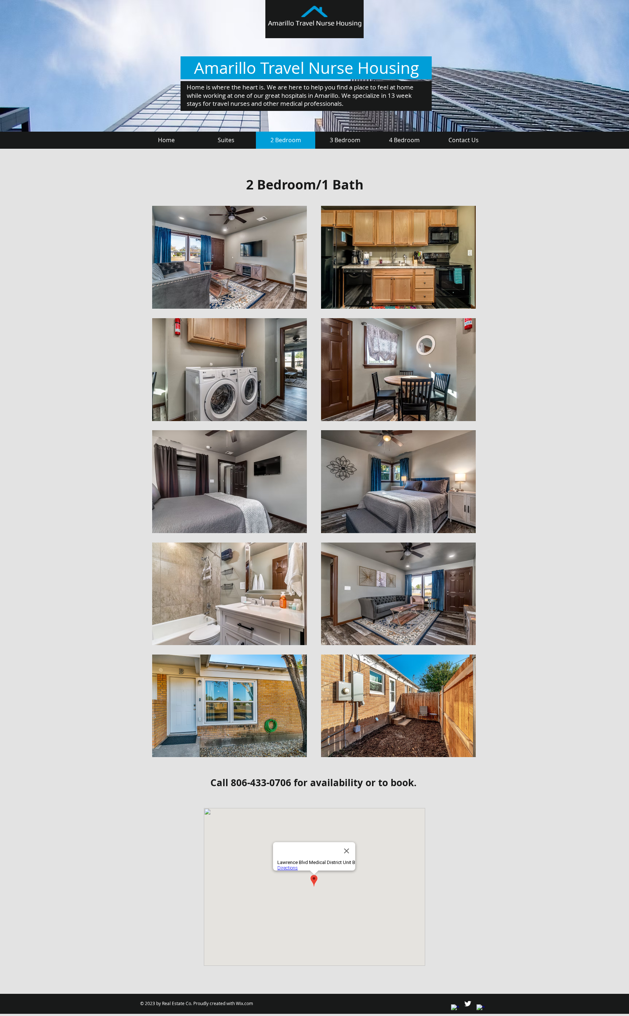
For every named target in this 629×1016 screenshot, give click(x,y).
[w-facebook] (455, 1008)
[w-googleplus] (480, 1008)
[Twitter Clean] (468, 1004)
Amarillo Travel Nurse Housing (315, 23)
